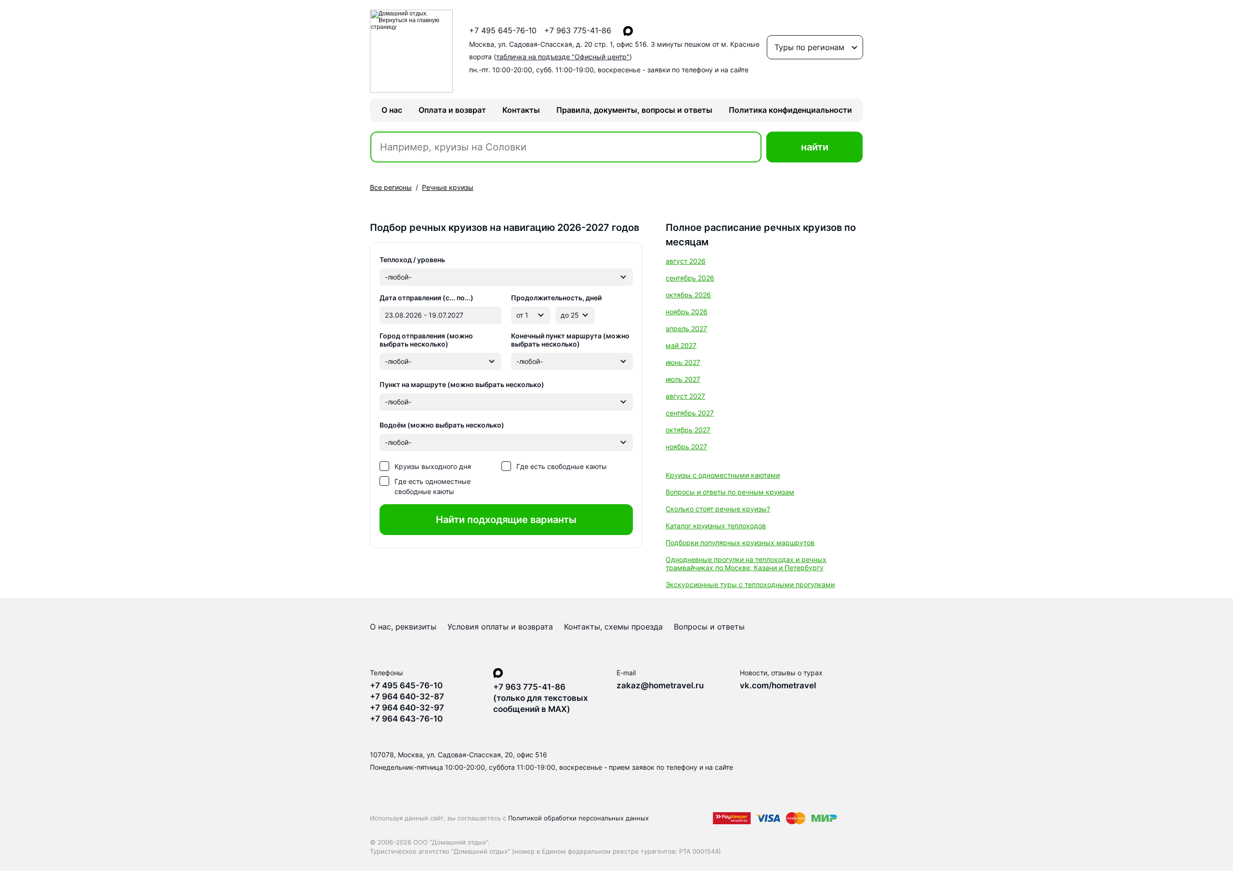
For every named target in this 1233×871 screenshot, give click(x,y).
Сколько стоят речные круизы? (718, 509)
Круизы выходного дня (432, 466)
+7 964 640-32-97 (407, 707)
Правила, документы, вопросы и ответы (634, 110)
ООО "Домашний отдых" (450, 842)
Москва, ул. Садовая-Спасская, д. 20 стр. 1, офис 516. (614, 50)
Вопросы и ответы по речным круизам (730, 492)
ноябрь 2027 (686, 446)
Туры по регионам (809, 47)
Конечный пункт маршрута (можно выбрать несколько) (570, 340)
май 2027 (681, 345)
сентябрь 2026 (690, 278)
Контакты (521, 110)
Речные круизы (447, 187)
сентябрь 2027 (690, 413)
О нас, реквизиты (403, 626)
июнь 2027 (683, 362)
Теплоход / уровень (412, 259)
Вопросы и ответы (709, 626)
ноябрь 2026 (687, 312)
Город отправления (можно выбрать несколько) (426, 340)
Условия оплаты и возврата (500, 626)
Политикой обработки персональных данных (578, 818)
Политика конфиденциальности (790, 110)
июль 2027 (683, 379)
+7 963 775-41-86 (577, 30)
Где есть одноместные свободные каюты (432, 486)
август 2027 (685, 396)
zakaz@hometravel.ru (660, 685)
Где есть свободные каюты (561, 466)
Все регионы (391, 187)
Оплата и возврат (452, 110)
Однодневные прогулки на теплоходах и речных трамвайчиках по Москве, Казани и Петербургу (746, 563)
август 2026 (686, 261)
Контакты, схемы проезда (613, 626)
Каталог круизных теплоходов (716, 526)
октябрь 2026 (688, 295)
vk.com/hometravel (778, 685)
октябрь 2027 (688, 430)
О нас (391, 110)
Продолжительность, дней (556, 298)
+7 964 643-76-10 (406, 719)
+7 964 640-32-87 (407, 696)
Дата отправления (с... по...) (426, 298)
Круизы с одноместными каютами (723, 475)
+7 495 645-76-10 (503, 30)
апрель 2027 (686, 328)
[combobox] (506, 277)
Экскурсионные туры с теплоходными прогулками (750, 584)
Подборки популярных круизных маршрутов (740, 542)
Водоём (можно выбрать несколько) (442, 425)
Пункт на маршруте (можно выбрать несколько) (462, 384)
